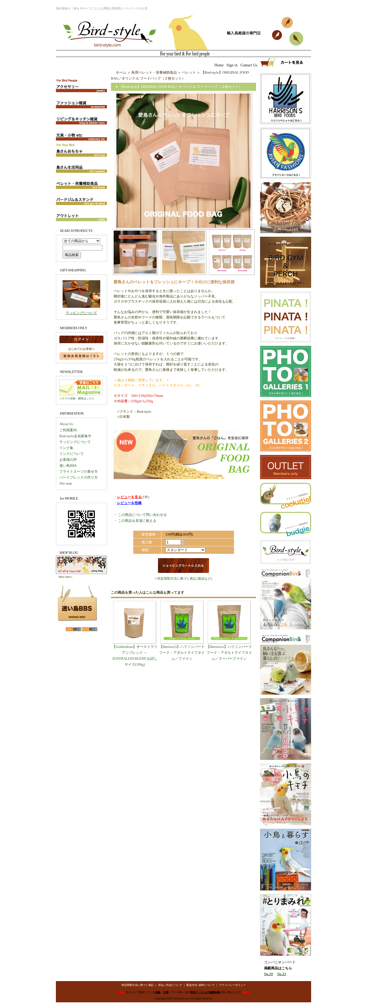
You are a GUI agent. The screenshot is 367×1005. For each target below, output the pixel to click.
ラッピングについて (81, 313)
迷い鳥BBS (68, 466)
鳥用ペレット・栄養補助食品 (154, 72)
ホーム (121, 72)
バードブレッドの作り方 (78, 477)
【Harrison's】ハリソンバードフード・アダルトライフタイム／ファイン (182, 653)
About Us (66, 424)
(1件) (133, 497)
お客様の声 (68, 460)
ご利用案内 (68, 430)
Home (219, 65)
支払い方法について (170, 985)
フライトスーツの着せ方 (78, 471)
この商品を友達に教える (137, 521)
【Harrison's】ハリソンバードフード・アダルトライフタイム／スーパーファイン (229, 653)
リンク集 (66, 448)
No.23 (281, 974)
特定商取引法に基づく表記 (137, 985)
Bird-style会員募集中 (75, 436)
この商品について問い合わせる (142, 515)
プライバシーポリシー (232, 985)
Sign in (232, 65)
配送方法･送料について (200, 985)
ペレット (189, 72)
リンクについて (71, 454)
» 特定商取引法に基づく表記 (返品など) (183, 578)
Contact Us (248, 65)
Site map (65, 483)
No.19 (268, 974)
